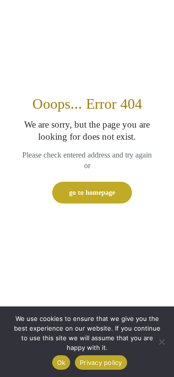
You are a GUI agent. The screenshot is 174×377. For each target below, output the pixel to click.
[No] (162, 342)
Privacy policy (101, 362)
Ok (61, 362)
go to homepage (92, 192)
